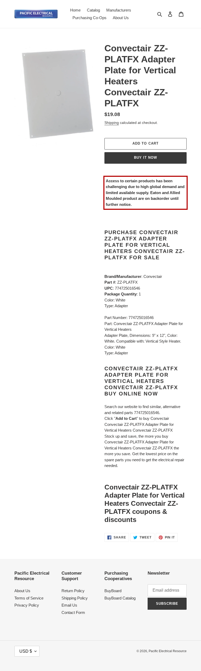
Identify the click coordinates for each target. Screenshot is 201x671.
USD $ (25, 651)
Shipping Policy (75, 598)
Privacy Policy (26, 605)
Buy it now (145, 158)
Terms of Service (28, 598)
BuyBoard (112, 590)
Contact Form (73, 612)
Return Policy (73, 590)
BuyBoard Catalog (120, 598)
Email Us (69, 605)
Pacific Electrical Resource (168, 651)
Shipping (111, 122)
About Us (22, 590)
